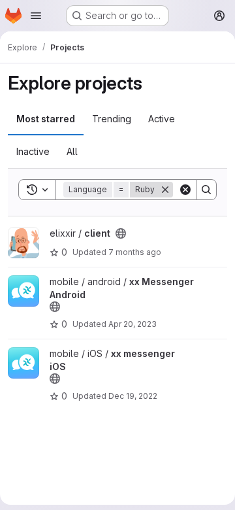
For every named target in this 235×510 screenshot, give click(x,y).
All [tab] (72, 151)
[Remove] (165, 189)
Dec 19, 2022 (132, 396)
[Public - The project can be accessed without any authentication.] (121, 233)
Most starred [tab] (45, 118)
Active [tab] (161, 118)
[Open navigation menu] (35, 15)
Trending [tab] (111, 118)
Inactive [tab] (33, 151)
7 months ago (134, 252)
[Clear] (185, 189)
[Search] (206, 189)
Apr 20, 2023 (132, 324)
